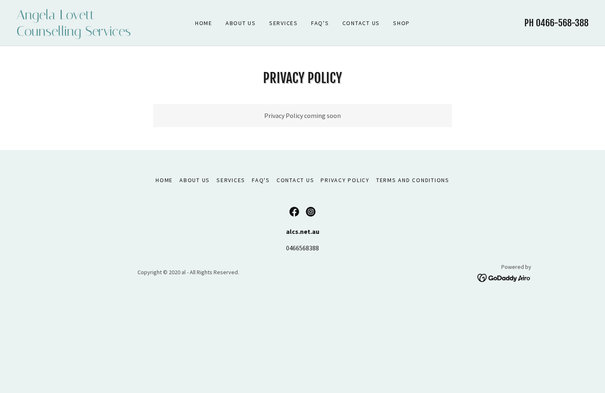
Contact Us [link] (361, 23)
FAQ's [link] (320, 23)
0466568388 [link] (302, 248)
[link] (88, 33)
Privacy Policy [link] (345, 180)
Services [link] (283, 23)
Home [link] (203, 23)
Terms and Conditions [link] (412, 180)
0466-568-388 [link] (562, 22)
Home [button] (164, 180)
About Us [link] (241, 23)
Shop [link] (401, 23)
